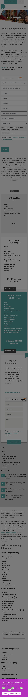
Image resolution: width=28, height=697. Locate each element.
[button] (3, 688)
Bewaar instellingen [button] (15, 693)
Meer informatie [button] (6, 685)
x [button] (26, 680)
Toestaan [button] (5, 693)
